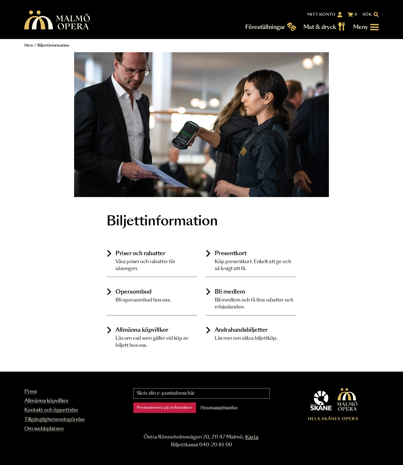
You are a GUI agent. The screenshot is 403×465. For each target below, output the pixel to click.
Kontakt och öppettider (51, 410)
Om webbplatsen (44, 428)
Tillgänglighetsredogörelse (54, 419)
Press (30, 391)
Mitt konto (321, 15)
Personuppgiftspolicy (219, 408)
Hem (28, 45)
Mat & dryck (319, 27)
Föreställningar (265, 27)
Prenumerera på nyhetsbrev (164, 408)
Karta (251, 437)
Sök (367, 15)
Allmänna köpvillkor (46, 400)
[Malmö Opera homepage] (57, 20)
